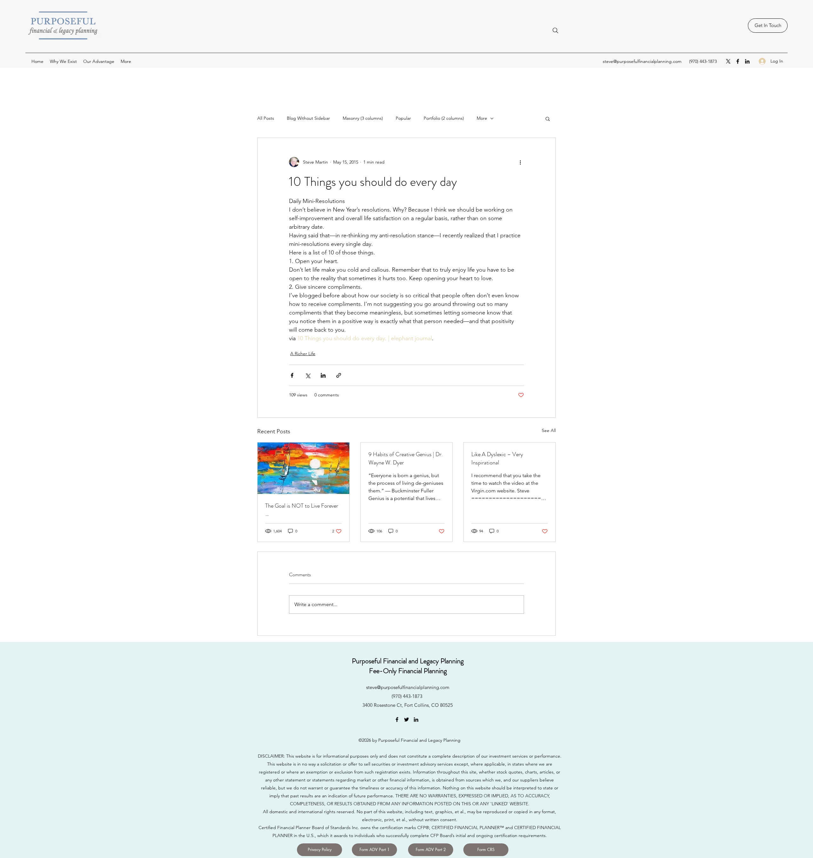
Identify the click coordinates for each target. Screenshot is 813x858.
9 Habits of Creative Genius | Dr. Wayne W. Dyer (405, 458)
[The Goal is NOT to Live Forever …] (303, 468)
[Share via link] (339, 375)
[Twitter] (406, 719)
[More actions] (520, 162)
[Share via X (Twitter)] (308, 375)
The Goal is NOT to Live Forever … (301, 510)
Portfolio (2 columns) (444, 118)
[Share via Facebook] (292, 375)
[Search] (555, 30)
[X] (728, 61)
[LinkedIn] (747, 61)
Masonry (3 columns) (363, 118)
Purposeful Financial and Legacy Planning (408, 661)
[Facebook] (738, 61)
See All (549, 430)
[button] (548, 118)
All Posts (265, 118)
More (482, 118)
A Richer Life (302, 353)
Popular (403, 118)
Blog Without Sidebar (308, 118)
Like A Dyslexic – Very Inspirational (497, 458)
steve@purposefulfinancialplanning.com (642, 61)
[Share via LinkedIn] (323, 375)
